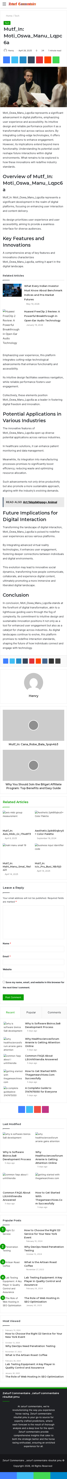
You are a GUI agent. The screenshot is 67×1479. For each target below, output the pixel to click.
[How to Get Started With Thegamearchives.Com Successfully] (13, 1076)
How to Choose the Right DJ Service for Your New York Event (42, 1234)
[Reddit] (38, 661)
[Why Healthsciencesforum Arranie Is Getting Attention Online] (13, 1044)
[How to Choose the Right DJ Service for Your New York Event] (12, 1235)
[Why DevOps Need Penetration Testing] (12, 1251)
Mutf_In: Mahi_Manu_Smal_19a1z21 (17, 866)
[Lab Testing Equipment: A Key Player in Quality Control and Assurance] (12, 1285)
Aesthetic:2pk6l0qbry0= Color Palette (49, 832)
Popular (31, 1012)
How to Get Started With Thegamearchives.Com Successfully (41, 1075)
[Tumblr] (25, 661)
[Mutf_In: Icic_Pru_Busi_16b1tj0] (49, 851)
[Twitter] (12, 661)
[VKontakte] (44, 661)
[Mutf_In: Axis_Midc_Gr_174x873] (17, 819)
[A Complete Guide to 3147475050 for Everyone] (13, 1092)
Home (8, 15)
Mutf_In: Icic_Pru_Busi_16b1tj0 (48, 865)
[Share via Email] (51, 661)
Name (7, 943)
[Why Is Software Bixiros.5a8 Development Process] (13, 1028)
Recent (10, 1012)
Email (7, 956)
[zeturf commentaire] (22, 3)
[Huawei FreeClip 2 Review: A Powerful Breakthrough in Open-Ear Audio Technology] (12, 327)
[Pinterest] (31, 661)
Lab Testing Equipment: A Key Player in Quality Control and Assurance (43, 1281)
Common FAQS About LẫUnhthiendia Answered (16, 1196)
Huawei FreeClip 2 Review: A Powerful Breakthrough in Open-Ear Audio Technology (42, 316)
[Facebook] (5, 661)
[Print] (57, 661)
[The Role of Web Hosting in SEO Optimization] (12, 1302)
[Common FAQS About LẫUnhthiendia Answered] (13, 1060)
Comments (54, 1012)
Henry (11, 50)
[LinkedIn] (18, 661)
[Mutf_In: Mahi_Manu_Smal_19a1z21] (17, 851)
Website (7, 969)
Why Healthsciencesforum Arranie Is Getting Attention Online (42, 1042)
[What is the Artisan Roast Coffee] (12, 1266)
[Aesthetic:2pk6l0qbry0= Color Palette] (49, 819)
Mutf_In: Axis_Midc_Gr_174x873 (17, 832)
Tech (16, 15)
